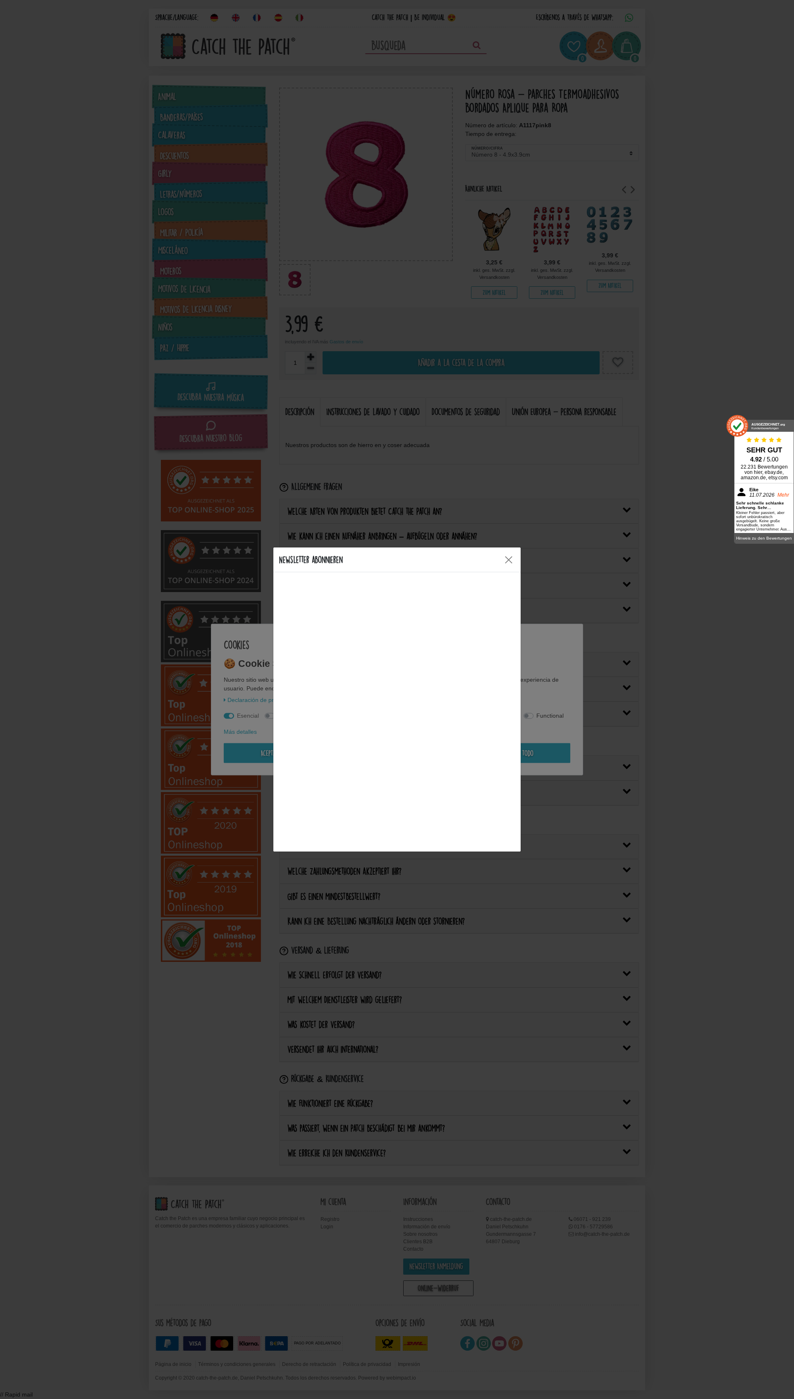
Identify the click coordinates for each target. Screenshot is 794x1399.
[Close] (509, 560)
